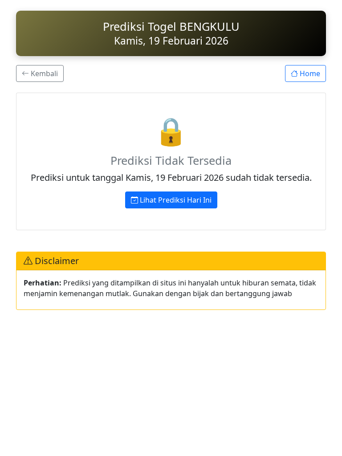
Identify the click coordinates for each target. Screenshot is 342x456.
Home (309, 73)
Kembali (43, 73)
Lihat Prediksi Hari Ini (175, 200)
